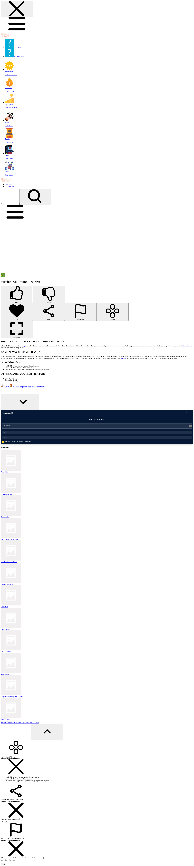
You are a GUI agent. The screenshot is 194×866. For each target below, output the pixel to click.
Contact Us (10, 723)
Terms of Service (33, 723)
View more (4, 721)
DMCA (16, 723)
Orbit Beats (8, 184)
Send (3, 864)
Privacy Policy (23, 723)
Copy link (4, 821)
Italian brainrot (187, 346)
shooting (123, 358)
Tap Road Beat (9, 186)
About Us (4, 723)
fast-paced (25, 346)
